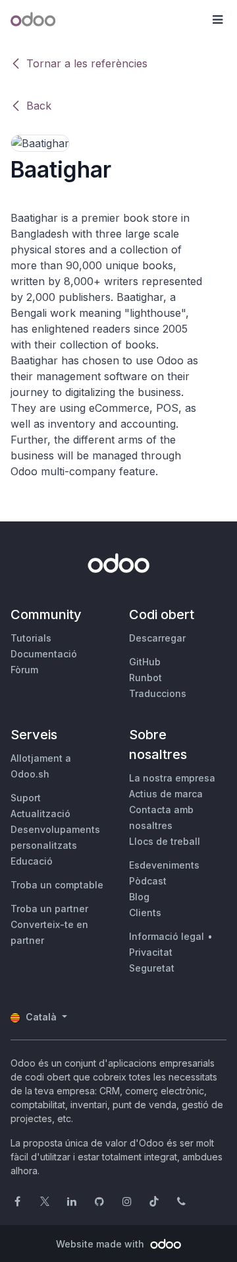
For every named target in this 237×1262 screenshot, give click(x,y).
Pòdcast (148, 880)
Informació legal (166, 936)
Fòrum (24, 669)
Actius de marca (166, 793)
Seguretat (151, 968)
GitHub (145, 661)
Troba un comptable (57, 884)
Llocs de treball (164, 841)
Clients (145, 912)
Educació (32, 861)
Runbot (145, 677)
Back (38, 105)
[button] (217, 20)
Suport (26, 797)
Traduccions (157, 693)
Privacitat (150, 952)
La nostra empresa (172, 777)
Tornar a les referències (86, 63)
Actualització (40, 813)
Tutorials (31, 638)
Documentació (44, 653)
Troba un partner (49, 908)
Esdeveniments (164, 865)
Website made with (101, 1243)
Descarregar (157, 638)
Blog (139, 896)
